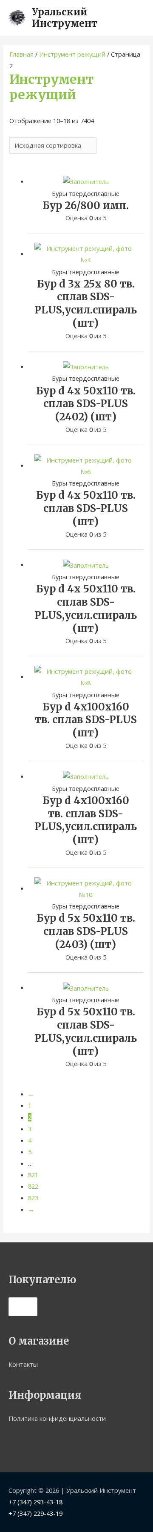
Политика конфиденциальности (57, 1418)
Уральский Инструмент (64, 17)
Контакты (23, 1364)
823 (33, 1197)
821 (33, 1174)
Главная (21, 54)
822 (33, 1186)
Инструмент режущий (72, 54)
